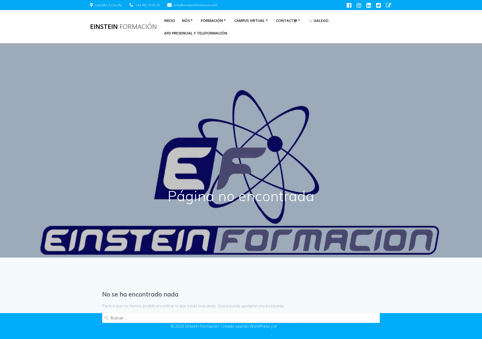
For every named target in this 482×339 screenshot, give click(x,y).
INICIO (169, 20)
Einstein (123, 26)
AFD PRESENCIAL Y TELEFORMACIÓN (195, 33)
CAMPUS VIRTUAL (249, 20)
